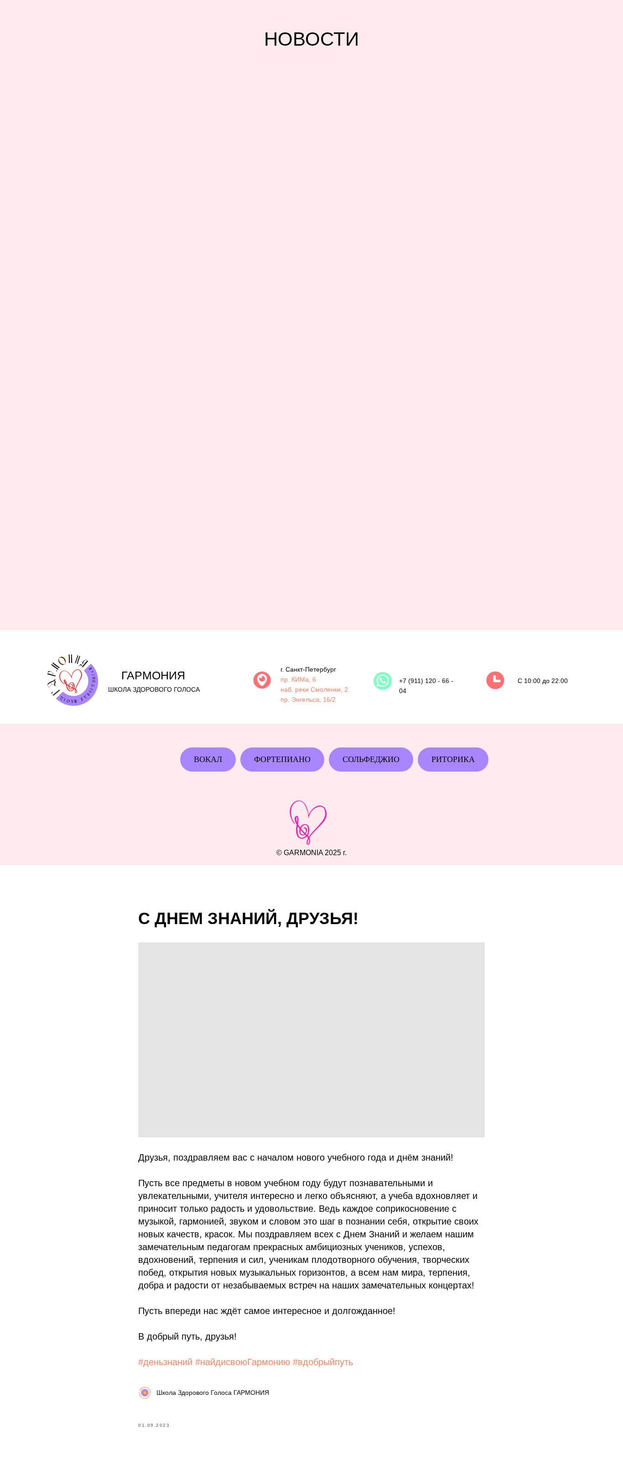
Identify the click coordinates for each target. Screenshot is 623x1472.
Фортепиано (282, 759)
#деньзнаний (165, 1362)
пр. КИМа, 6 (298, 679)
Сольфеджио (371, 759)
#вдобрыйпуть (323, 1362)
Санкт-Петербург (311, 669)
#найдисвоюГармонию (242, 1362)
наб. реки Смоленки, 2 (314, 689)
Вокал (208, 759)
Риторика (453, 759)
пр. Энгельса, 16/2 (308, 699)
